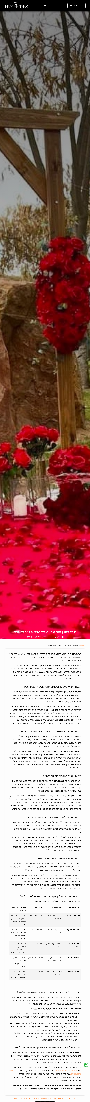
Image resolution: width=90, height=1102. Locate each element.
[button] (45, 5)
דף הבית (82, 645)
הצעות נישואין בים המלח (66, 1070)
